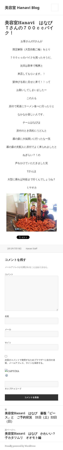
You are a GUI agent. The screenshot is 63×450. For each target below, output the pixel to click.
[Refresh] (7, 375)
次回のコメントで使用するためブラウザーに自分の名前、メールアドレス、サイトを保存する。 (30, 361)
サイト (8, 342)
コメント (9, 274)
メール (8, 329)
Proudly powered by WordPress (20, 446)
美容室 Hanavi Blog (22, 7)
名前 (7, 316)
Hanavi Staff (31, 248)
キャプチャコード (13, 388)
